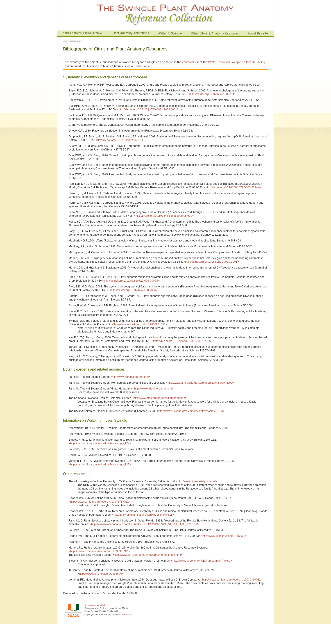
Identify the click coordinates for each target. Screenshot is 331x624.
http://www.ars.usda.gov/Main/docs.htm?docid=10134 (190, 411)
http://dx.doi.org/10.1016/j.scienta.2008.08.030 (164, 215)
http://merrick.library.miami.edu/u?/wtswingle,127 (99, 443)
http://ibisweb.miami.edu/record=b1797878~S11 (99, 501)
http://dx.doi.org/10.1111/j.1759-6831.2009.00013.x (150, 109)
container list (190, 62)
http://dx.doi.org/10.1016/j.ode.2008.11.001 (211, 261)
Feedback (127, 614)
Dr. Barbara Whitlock (94, 605)
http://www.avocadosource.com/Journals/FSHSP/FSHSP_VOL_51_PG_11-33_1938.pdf (144, 524)
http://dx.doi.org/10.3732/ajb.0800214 (134, 290)
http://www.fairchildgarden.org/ (130, 376)
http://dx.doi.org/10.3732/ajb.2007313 (119, 140)
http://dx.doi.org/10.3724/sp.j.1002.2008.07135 (182, 341)
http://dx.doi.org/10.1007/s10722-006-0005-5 (131, 280)
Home (64, 41)
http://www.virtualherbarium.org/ (153, 388)
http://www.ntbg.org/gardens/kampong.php (159, 398)
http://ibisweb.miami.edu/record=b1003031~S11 (99, 551)
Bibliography (76, 41)
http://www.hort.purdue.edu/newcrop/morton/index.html (147, 554)
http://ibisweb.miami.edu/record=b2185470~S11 (143, 514)
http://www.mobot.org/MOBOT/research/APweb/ (201, 560)
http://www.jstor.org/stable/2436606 (100, 573)
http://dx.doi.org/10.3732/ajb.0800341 (213, 94)
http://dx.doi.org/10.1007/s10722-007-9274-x (233, 187)
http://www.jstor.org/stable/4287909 (224, 535)
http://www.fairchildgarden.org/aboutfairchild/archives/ (200, 382)
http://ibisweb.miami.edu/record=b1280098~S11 (136, 324)
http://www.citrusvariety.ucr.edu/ (196, 481)
